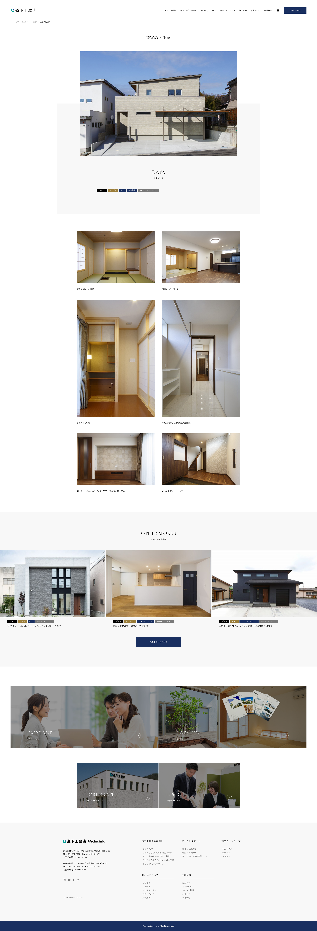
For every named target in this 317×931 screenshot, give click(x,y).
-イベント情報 (188, 890)
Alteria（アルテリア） (148, 190)
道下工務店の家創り (188, 11)
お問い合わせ (295, 10)
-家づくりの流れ (189, 849)
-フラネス (226, 856)
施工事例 (243, 11)
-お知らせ (186, 894)
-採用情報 (146, 886)
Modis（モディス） (44, 621)
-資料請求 (146, 898)
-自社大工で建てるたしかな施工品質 (158, 860)
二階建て (101, 190)
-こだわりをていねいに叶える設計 (157, 853)
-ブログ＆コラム (149, 890)
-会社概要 (146, 883)
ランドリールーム (146, 621)
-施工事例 (186, 883)
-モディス (226, 853)
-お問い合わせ (148, 894)
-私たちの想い (148, 849)
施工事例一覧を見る (158, 642)
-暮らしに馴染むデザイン (153, 864)
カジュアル (130, 621)
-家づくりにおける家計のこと (195, 856)
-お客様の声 (187, 886)
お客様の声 (255, 11)
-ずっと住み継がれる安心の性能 (156, 856)
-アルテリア (227, 849)
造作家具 (131, 190)
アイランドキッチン (249, 621)
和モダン (112, 190)
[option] (158, 103)
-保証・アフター (189, 853)
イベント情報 (170, 11)
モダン (22, 621)
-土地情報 (186, 898)
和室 (122, 190)
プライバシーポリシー (73, 897)
